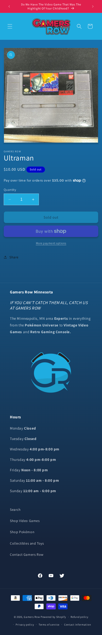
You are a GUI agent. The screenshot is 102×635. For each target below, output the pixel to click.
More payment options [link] (51, 243)
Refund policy (79, 617)
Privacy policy (25, 624)
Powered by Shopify (53, 617)
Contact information (77, 624)
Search (15, 509)
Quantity (10, 190)
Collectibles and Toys (27, 543)
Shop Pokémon (22, 532)
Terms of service (49, 624)
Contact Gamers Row (27, 554)
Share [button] (14, 257)
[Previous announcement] (9, 6)
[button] (9, 26)
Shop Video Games (25, 520)
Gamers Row (32, 617)
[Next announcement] (92, 6)
